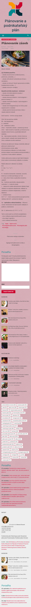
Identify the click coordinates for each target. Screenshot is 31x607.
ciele (4, 407)
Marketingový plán (15, 536)
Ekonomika (4, 545)
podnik (5, 441)
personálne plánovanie (8, 433)
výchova (15, 457)
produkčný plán (7, 447)
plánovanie (13, 223)
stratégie (5, 227)
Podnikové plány (19, 538)
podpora (19, 444)
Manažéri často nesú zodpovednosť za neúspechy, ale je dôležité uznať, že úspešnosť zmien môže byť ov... (14, 602)
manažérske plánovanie (19, 420)
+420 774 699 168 (6, 530)
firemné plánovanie (19, 412)
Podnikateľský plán (6, 536)
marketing (17, 423)
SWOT (13, 545)
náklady (19, 428)
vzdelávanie (6, 457)
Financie (26, 544)
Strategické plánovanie (9, 39)
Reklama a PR (15, 542)
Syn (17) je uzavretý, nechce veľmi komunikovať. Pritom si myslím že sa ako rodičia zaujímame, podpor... (14, 482)
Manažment (8, 544)
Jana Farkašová (17, 561)
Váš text (4, 262)
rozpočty (14, 449)
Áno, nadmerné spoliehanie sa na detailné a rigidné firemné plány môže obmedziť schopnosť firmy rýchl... (14, 590)
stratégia (5, 455)
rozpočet (5, 449)
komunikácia (6, 418)
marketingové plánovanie (9, 426)
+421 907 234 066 (6, 528)
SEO (10, 542)
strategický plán (22, 225)
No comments (24, 561)
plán (7, 223)
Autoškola (26, 542)
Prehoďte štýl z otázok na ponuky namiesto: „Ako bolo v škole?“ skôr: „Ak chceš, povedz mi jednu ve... (15, 470)
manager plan (17, 418)
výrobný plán (6, 460)
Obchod (24, 547)
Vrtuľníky (21, 542)
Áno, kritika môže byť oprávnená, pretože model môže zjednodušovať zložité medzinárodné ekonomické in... (14, 503)
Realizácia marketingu (13, 358)
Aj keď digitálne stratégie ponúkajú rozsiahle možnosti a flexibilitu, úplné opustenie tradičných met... (14, 496)
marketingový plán (8, 428)
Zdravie (9, 545)
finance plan (23, 407)
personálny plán (22, 433)
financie (5, 410)
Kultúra (15, 547)
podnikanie (13, 441)
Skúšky (19, 547)
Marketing (10, 547)
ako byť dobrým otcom (9, 405)
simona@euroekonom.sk (7, 526)
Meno (3, 284)
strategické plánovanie (9, 225)
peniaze (15, 431)
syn (22, 455)
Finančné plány (11, 538)
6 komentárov (16, 360)
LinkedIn (3, 532)
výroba (23, 457)
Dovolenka (4, 549)
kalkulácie (16, 415)
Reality (3, 544)
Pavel (4, 46)
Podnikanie (20, 544)
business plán (22, 405)
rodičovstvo (18, 447)
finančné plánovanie (16, 410)
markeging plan (7, 423)
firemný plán (6, 415)
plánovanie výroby (7, 439)
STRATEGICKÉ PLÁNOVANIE (14, 383)
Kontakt (26, 538)
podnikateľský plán (8, 444)
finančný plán (6, 412)
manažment (6, 420)
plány (18, 439)
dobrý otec (12, 407)
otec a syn (6, 431)
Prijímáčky (14, 544)
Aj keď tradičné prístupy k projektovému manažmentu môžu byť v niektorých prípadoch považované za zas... (15, 489)
